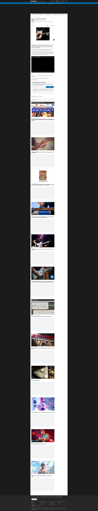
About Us (33, 502)
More (61, 3)
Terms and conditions (52, 502)
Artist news (34, 3)
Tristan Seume (37, 20)
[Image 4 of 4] (53, 34)
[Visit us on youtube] (57, 1)
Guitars (39, 3)
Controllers (42, 3)
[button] (66, 1)
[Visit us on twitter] (54, 1)
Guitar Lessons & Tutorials (38, 16)
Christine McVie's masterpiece (39, 14)
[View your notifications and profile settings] (63, 1)
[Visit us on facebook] (53, 1)
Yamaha (32, 52)
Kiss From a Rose (62, 14)
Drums (46, 3)
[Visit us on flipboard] (58, 1)
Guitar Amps (57, 3)
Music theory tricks (55, 14)
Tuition (32, 20)
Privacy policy (59, 502)
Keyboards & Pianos (51, 3)
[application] (42, 64)
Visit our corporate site (59, 496)
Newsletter (53, 25)
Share (33, 25)
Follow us (49, 25)
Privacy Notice (35, 89)
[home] (31, 3)
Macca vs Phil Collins (48, 14)
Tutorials (32, 16)
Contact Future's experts (43, 502)
